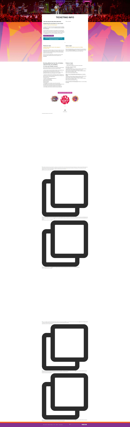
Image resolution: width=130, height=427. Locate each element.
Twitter (83, 424)
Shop (82, 1)
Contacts (57, 424)
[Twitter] (40, 7)
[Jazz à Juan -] (47, 3)
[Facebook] (39, 7)
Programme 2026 (55, 1)
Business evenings (50, 424)
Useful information (76, 1)
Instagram (86, 424)
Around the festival (68, 1)
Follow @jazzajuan (65, 111)
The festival (61, 1)
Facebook (82, 424)
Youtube (84, 424)
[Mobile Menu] (40, 1)
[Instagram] (43, 7)
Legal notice (61, 424)
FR (43, 1)
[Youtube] (42, 7)
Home (44, 424)
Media (46, 424)
